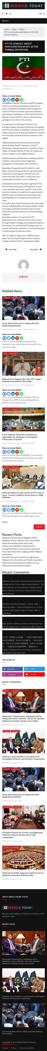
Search (5, 522)
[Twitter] (8, 100)
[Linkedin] (13, 100)
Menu (6, 21)
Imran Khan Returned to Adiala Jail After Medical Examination (20, 324)
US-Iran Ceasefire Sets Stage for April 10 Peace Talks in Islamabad (22, 610)
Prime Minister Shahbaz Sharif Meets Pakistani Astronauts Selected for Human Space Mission (22, 590)
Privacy (5, 1048)
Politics (15, 298)
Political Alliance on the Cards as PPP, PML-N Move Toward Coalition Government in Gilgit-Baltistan (23, 495)
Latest (6, 298)
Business (7, 807)
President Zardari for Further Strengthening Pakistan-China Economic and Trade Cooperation (22, 835)
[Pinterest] (17, 100)
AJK (5, 353)
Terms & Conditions (27, 1048)
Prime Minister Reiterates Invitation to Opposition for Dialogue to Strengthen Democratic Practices (19, 437)
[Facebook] (4, 100)
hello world (6, 623)
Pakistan (15, 691)
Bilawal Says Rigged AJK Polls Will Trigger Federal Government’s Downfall (21, 380)
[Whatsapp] (21, 100)
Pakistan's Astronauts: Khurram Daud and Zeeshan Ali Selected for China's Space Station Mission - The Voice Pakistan (23, 584)
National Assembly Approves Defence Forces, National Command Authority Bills (23, 874)
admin (36, 86)
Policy (13, 1048)
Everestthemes (8, 1044)
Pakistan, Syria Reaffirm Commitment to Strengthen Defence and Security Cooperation (23, 757)
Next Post (34, 249)
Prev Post (13, 249)
